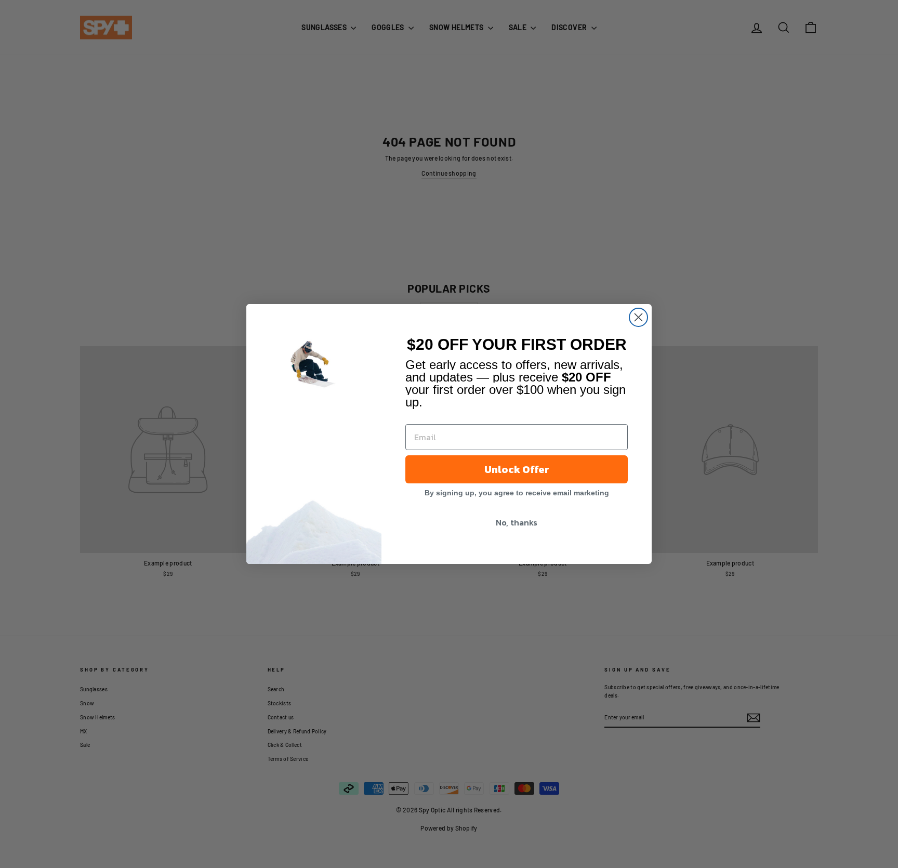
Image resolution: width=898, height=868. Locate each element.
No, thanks (516, 522)
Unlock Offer (516, 469)
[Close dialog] (638, 317)
